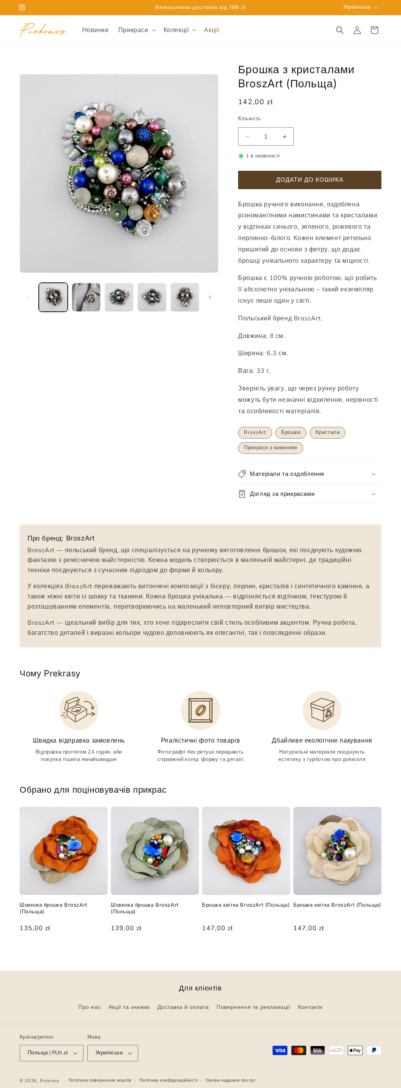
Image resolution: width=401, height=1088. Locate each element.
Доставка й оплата (183, 1007)
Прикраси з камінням (270, 447)
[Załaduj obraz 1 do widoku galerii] (53, 297)
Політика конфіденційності (168, 1080)
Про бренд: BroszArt (61, 538)
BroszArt (255, 432)
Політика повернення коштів (100, 1080)
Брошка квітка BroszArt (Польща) (246, 905)
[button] (136, 30)
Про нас (89, 1007)
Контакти (310, 1007)
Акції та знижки (129, 1007)
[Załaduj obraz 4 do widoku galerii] (151, 297)
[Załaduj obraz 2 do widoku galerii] (86, 297)
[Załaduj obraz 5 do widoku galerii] (184, 297)
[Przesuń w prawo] (210, 297)
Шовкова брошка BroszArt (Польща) (53, 908)
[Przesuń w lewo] (28, 297)
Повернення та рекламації (253, 1007)
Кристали (328, 432)
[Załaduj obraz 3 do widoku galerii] (119, 297)
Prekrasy (50, 1081)
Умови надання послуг (231, 1080)
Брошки (291, 432)
